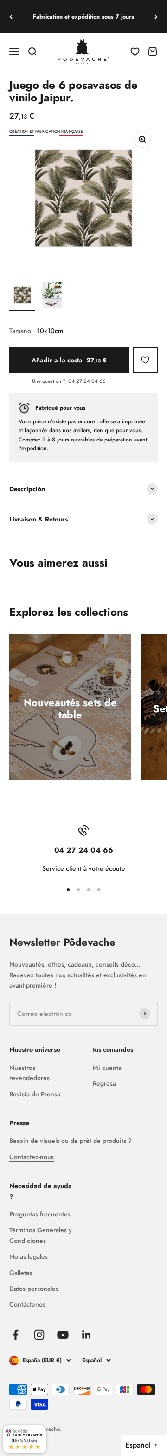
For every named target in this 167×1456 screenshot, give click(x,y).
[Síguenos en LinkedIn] (86, 1335)
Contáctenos (27, 1304)
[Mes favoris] (145, 360)
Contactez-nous (31, 1157)
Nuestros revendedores (29, 1072)
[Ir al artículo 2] (52, 296)
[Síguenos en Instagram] (39, 1335)
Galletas (20, 1272)
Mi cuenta (107, 1067)
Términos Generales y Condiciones (40, 1235)
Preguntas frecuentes (40, 1214)
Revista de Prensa (34, 1094)
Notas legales (28, 1256)
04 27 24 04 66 (87, 381)
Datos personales (33, 1288)
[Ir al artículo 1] (22, 296)
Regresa (104, 1083)
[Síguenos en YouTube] (63, 1335)
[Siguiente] (156, 16)
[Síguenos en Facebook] (15, 1335)
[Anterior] (11, 16)
